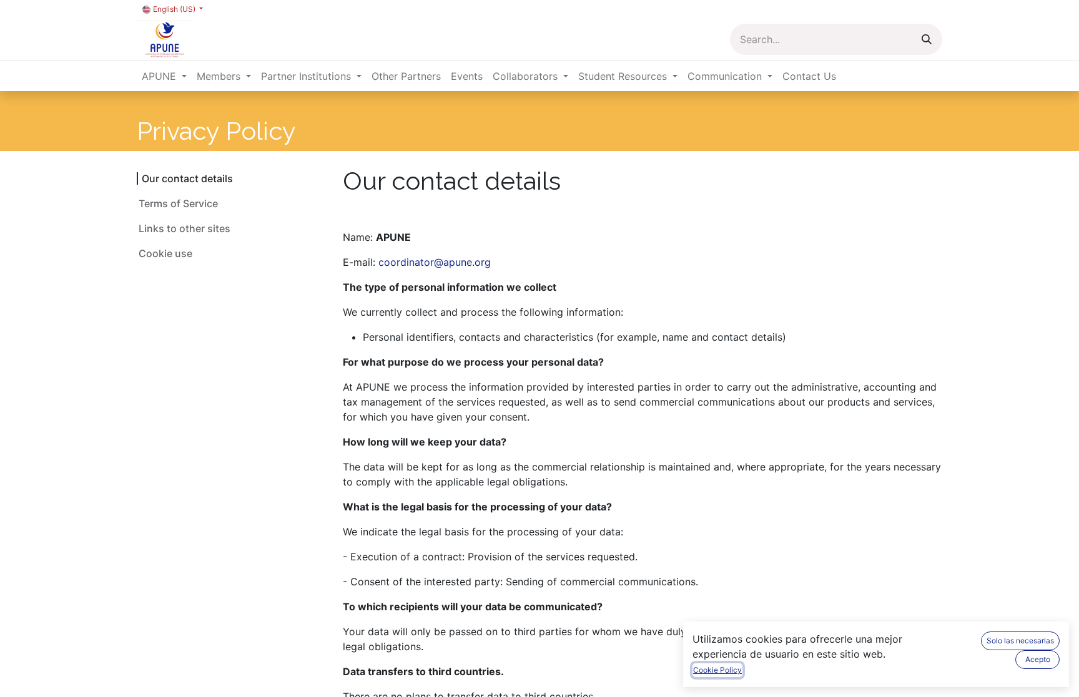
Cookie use (165, 253)
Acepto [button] (1037, 659)
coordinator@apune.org (434, 262)
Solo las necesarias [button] (1020, 640)
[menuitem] (164, 76)
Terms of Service (178, 203)
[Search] (926, 39)
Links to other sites (184, 228)
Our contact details (188, 178)
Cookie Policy (717, 670)
